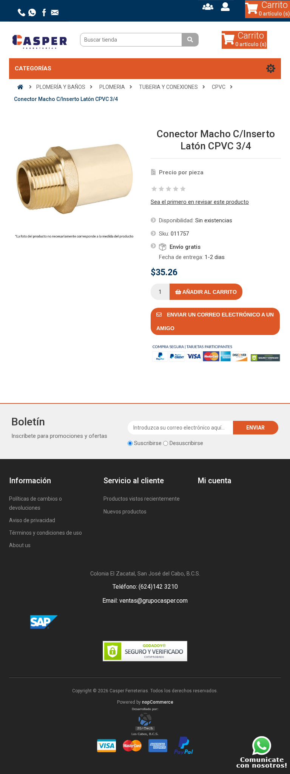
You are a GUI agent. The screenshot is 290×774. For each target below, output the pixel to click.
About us (20, 545)
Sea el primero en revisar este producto (200, 202)
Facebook (136, 622)
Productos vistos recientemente (141, 499)
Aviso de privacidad (32, 520)
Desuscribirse (186, 443)
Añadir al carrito (209, 292)
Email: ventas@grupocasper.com (145, 600)
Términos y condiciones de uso (45, 533)
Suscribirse (148, 443)
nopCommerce (157, 702)
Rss (154, 622)
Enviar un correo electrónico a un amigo (215, 321)
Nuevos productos (125, 512)
